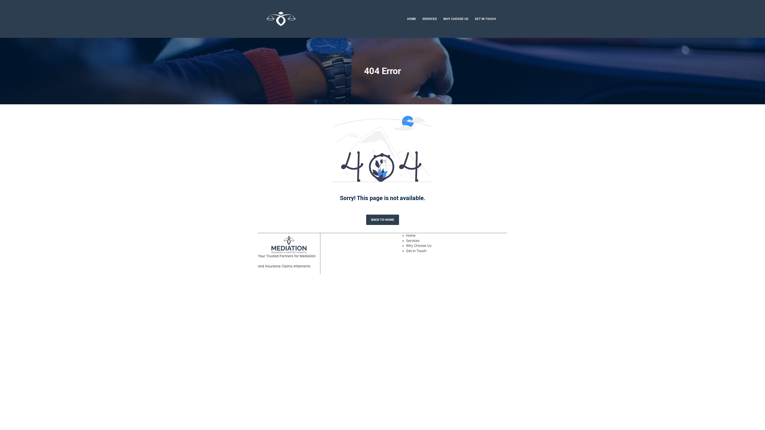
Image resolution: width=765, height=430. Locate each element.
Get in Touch (485, 19)
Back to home (382, 220)
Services (429, 19)
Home (411, 19)
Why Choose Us (455, 19)
